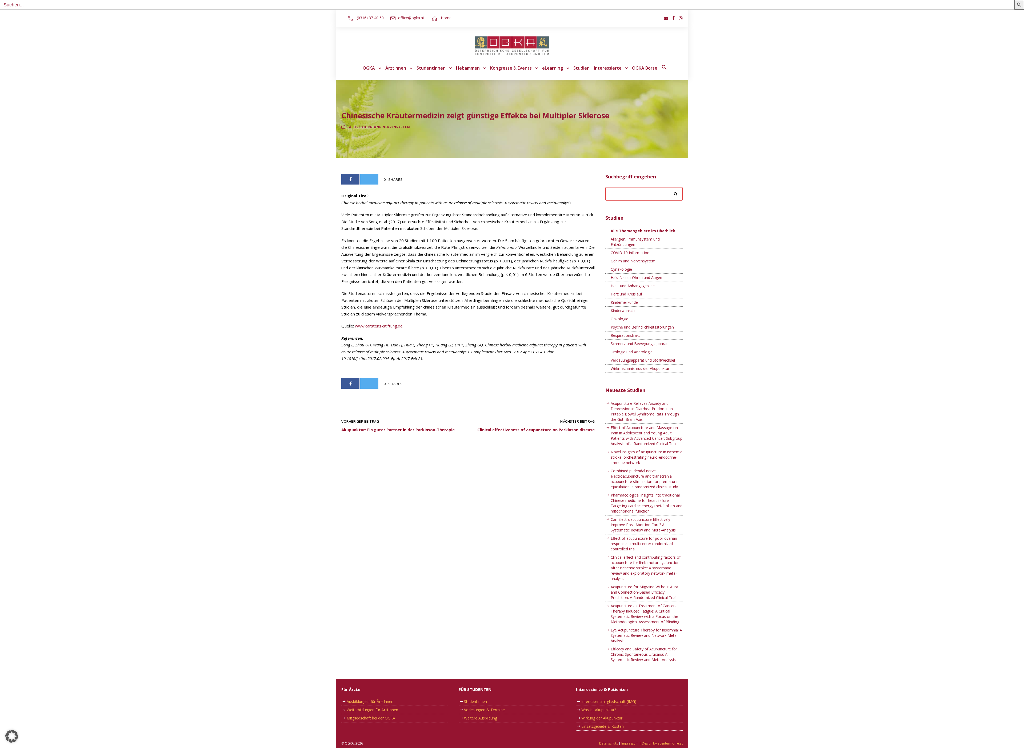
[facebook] (673, 18)
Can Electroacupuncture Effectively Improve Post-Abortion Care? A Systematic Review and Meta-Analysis (643, 525)
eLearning (552, 68)
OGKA (369, 68)
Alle (353, 127)
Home (446, 17)
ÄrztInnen (395, 68)
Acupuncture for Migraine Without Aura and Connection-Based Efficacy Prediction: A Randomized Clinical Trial (644, 592)
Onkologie (619, 318)
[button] (664, 71)
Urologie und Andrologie (632, 351)
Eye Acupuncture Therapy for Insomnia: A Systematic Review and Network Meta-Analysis (646, 635)
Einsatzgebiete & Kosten (602, 726)
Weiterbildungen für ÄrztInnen (372, 709)
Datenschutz (608, 743)
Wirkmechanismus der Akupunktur (640, 368)
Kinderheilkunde (624, 302)
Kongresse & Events (511, 68)
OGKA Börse (644, 68)
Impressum (629, 743)
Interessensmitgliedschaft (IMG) (608, 701)
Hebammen (468, 68)
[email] (666, 18)
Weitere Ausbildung (480, 718)
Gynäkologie (621, 269)
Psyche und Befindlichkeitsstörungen (642, 327)
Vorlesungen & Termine (484, 709)
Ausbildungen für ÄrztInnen (370, 701)
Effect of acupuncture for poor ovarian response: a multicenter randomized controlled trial (644, 543)
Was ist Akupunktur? (598, 709)
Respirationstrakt (625, 335)
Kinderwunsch (623, 310)
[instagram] (681, 18)
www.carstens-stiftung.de (379, 326)
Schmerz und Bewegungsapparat (639, 343)
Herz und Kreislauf (626, 294)
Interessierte (608, 68)
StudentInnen (431, 68)
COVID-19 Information (630, 252)
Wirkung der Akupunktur (601, 718)
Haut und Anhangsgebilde (633, 285)
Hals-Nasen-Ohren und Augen (636, 277)
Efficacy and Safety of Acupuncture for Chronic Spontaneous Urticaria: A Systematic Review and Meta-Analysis (644, 654)
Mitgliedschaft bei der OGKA (371, 718)
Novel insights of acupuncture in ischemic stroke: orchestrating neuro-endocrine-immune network (646, 457)
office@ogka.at (411, 17)
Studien (581, 68)
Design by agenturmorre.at (662, 743)
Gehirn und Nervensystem (384, 127)
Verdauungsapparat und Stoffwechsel (643, 360)
